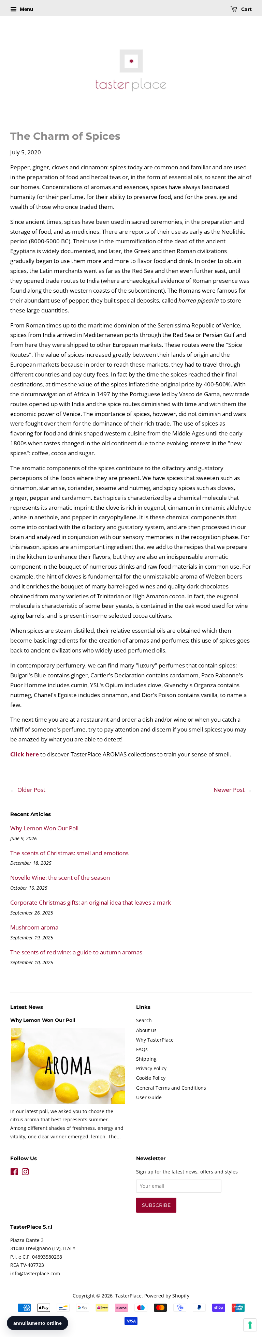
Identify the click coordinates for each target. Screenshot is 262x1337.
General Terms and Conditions (171, 1088)
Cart (246, 9)
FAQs (142, 1049)
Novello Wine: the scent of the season (60, 877)
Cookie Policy (150, 1078)
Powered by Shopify (166, 1295)
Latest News (26, 1007)
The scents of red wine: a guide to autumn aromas (76, 952)
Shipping (146, 1059)
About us (146, 1030)
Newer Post (229, 790)
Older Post (31, 790)
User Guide (149, 1097)
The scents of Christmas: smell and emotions (69, 853)
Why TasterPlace (155, 1039)
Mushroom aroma (34, 927)
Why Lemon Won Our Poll (44, 828)
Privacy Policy (151, 1068)
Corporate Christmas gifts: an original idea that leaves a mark (90, 902)
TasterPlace (128, 1295)
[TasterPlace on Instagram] (25, 1173)
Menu (25, 9)
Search (144, 1020)
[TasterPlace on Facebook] (14, 1173)
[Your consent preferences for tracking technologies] (250, 1325)
